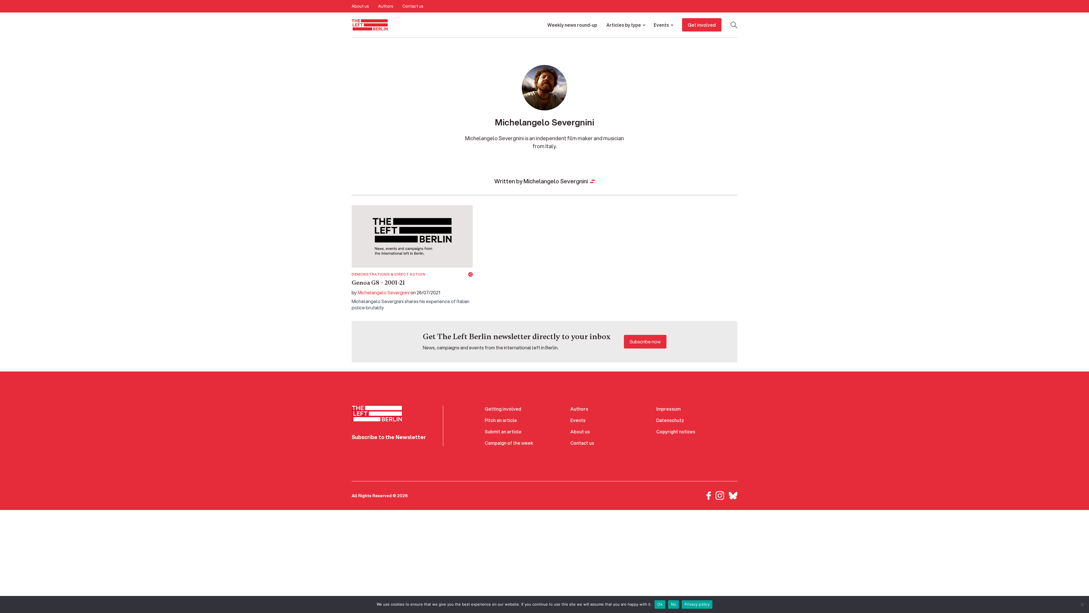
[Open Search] (734, 25)
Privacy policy (697, 604)
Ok (659, 604)
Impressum (668, 409)
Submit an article (503, 431)
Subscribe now (645, 341)
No (673, 604)
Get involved (702, 25)
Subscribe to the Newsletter (389, 437)
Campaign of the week (509, 443)
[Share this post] (470, 274)
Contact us (412, 6)
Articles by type (623, 25)
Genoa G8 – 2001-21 (378, 282)
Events (661, 25)
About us (360, 6)
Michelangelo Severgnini (384, 292)
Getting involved (503, 409)
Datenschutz (670, 420)
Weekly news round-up (572, 25)
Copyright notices (675, 431)
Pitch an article (501, 420)
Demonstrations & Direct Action (388, 274)
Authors (385, 6)
